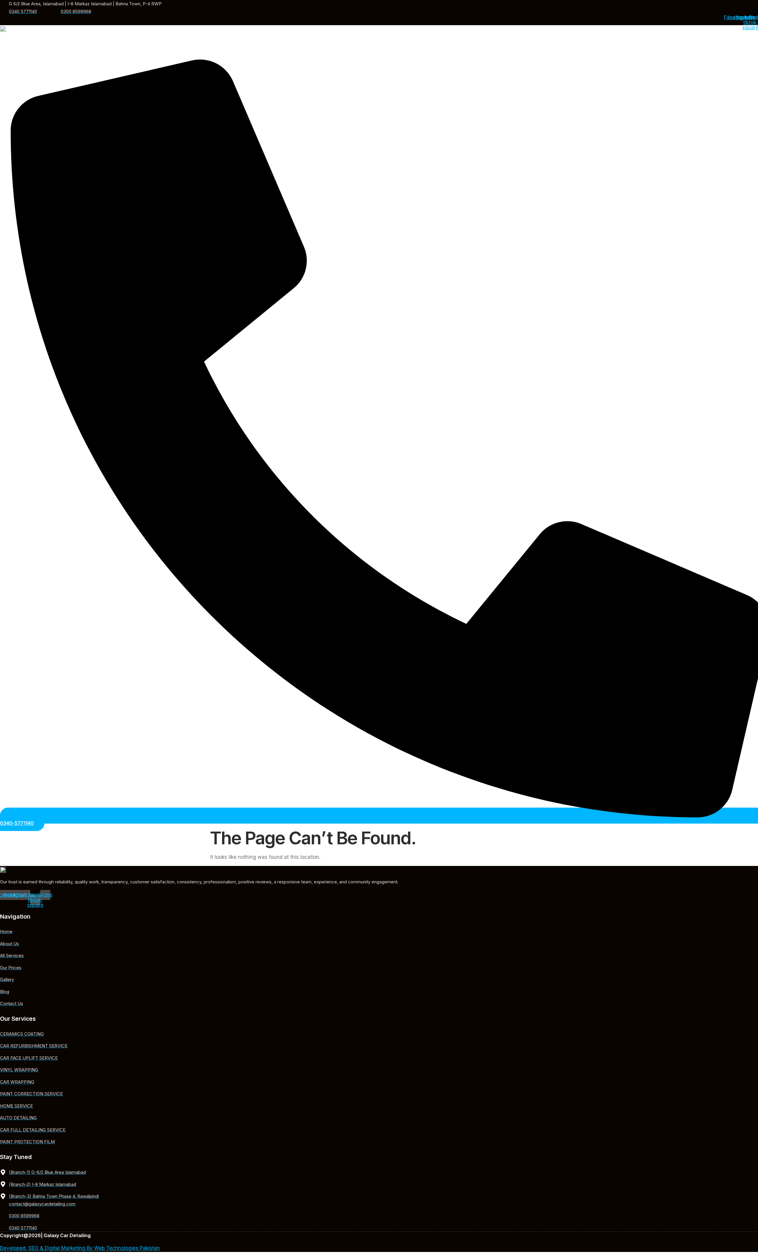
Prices (385, 46)
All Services (352, 46)
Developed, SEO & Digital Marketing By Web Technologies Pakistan (80, 1248)
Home (293, 46)
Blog (431, 46)
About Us (319, 46)
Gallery (409, 46)
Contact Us (459, 46)
